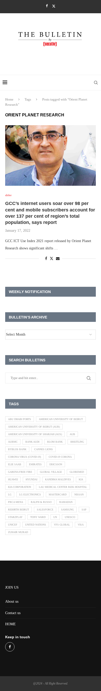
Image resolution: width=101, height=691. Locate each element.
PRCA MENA (15, 502)
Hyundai (31, 479)
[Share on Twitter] (51, 258)
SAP (84, 509)
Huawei (13, 479)
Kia (81, 479)
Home (9, 99)
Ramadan (66, 502)
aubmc (13, 441)
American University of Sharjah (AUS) (35, 434)
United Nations (35, 524)
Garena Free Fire (20, 471)
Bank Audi (32, 441)
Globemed (77, 471)
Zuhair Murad (18, 532)
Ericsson (55, 464)
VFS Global (62, 524)
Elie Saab (14, 464)
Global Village (51, 471)
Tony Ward (38, 517)
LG (9, 494)
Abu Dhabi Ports (19, 419)
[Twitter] (53, 6)
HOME (10, 624)
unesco (70, 517)
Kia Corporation (19, 487)
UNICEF (12, 524)
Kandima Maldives (58, 479)
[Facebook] (47, 6)
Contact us (12, 613)
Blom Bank (55, 441)
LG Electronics (30, 494)
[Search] (95, 82)
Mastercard (58, 494)
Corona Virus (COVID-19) (24, 456)
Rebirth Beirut (18, 509)
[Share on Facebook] (46, 259)
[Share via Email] (58, 259)
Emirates (35, 464)
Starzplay (15, 517)
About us (11, 601)
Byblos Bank (17, 449)
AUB (72, 434)
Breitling (77, 441)
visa (81, 524)
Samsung (67, 509)
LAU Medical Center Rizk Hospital (63, 487)
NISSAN (79, 494)
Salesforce (45, 509)
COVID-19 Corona (60, 456)
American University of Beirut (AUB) (34, 426)
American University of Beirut (61, 419)
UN (55, 517)
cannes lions (43, 449)
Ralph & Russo (41, 502)
